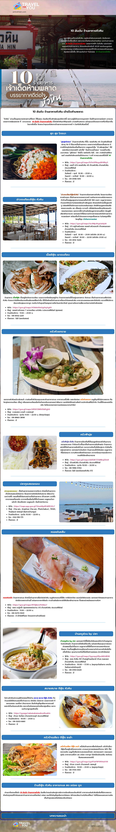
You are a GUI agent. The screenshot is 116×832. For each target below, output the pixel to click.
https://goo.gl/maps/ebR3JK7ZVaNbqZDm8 (89, 459)
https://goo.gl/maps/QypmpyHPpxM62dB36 (90, 656)
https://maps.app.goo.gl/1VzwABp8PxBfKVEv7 (34, 506)
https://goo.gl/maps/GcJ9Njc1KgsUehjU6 (88, 223)
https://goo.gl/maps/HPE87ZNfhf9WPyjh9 (31, 409)
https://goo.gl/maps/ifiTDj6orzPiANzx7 (30, 605)
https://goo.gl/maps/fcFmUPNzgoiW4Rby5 (89, 162)
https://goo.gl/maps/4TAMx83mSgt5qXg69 (32, 307)
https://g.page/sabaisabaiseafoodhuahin (32, 713)
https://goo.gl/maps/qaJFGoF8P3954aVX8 (89, 761)
